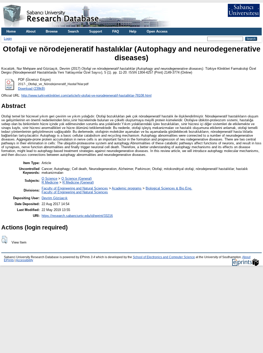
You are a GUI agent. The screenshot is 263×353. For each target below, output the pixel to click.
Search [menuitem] (73, 31)
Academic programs (127, 188)
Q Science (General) (76, 178)
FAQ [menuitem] (115, 31)
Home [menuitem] (11, 31)
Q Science (49, 178)
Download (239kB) (31, 88)
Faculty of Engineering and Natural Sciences (75, 188)
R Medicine (50, 182)
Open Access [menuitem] (157, 31)
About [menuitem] (30, 31)
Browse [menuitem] (52, 31)
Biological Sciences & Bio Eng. (169, 188)
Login (8, 39)
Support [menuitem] (95, 31)
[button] (4, 240)
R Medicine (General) (78, 182)
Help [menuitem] (132, 31)
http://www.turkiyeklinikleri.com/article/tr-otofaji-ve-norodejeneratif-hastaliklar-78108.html (86, 95)
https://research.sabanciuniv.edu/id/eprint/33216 (77, 216)
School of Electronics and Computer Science (164, 257)
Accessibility (24, 260)
